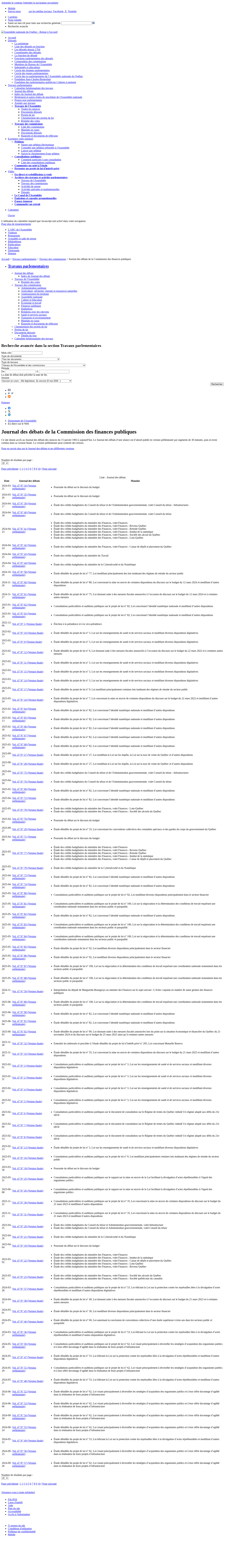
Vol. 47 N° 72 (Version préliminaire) (24, 799)
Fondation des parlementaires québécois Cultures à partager (45, 82)
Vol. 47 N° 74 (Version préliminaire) (24, 886)
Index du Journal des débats (28, 94)
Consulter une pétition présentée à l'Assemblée (45, 147)
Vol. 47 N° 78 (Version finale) (27, 810)
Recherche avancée (18, 26)
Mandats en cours (30, 129)
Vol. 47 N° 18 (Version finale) (27, 1168)
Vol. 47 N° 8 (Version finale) (27, 1137)
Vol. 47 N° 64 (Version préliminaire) (24, 710)
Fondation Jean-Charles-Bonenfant (32, 79)
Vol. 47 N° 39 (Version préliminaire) (24, 505)
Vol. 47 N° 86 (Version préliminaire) (24, 957)
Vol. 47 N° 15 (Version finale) (27, 671)
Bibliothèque (14, 241)
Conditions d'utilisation (20, 1528)
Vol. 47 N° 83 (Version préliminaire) (24, 926)
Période (5, 368)
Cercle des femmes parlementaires (32, 70)
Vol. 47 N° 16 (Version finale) (27, 1158)
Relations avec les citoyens (35, 311)
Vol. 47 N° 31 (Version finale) (27, 1214)
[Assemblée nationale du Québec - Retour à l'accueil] (29, 32)
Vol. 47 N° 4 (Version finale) (27, 1089)
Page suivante (49, 468)
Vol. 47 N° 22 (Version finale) (27, 1260)
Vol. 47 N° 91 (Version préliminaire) (24, 1023)
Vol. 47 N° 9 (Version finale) (27, 641)
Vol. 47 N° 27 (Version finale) (27, 754)
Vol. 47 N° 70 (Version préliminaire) (24, 820)
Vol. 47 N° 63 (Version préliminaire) (24, 615)
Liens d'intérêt (15, 1502)
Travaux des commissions (28, 123)
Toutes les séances (30, 109)
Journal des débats (23, 91)
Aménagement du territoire (35, 294)
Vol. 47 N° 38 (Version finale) (27, 1300)
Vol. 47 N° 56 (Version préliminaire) (24, 1452)
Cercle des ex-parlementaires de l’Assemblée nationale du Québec (48, 76)
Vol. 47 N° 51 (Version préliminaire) (24, 1369)
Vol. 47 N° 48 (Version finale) (27, 1381)
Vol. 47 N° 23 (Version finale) (27, 1277)
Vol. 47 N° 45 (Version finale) (27, 1311)
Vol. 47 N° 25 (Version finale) (27, 1178)
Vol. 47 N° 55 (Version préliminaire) (24, 1429)
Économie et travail (31, 302)
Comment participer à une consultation (41, 159)
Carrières (12, 17)
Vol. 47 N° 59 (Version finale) (27, 991)
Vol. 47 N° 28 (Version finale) (27, 763)
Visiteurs (12, 232)
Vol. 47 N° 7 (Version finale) (27, 1125)
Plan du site (14, 1508)
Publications (14, 244)
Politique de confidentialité (22, 1531)
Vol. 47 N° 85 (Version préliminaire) (24, 948)
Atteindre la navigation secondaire (40, 2)
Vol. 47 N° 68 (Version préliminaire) (24, 746)
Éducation (13, 247)
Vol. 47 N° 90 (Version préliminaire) (24, 1014)
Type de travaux (9, 362)
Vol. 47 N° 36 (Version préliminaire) (24, 1333)
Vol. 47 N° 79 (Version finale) (27, 868)
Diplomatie (13, 250)
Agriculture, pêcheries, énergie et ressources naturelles (49, 291)
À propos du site (16, 1525)
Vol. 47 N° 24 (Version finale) (27, 699)
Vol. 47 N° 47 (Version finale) (27, 1357)
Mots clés (6, 352)
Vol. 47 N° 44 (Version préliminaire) (24, 564)
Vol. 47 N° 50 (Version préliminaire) (24, 1345)
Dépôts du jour (29, 335)
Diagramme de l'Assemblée (22, 420)
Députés (12, 40)
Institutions (26, 308)
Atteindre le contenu (11, 2)
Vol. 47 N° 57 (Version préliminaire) (24, 1464)
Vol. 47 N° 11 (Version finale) (27, 662)
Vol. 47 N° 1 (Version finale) (27, 624)
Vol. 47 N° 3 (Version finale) (27, 1065)
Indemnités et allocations (27, 67)
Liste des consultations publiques (38, 162)
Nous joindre (14, 20)
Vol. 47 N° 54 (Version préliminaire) (24, 1417)
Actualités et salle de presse (22, 238)
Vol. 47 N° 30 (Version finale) (27, 1202)
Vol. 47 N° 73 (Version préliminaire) (24, 877)
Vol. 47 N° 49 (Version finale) (27, 1440)
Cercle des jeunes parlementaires (31, 73)
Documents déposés (31, 112)
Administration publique (33, 288)
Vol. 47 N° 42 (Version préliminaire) (24, 547)
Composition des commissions (30, 61)
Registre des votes (30, 120)
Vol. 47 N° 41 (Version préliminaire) (24, 530)
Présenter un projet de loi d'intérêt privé (36, 168)
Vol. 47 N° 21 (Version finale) (27, 1236)
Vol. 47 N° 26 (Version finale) (27, 1190)
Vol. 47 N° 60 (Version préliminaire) (24, 584)
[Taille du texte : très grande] (12, 393)
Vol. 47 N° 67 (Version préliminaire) (24, 737)
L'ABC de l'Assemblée (20, 229)
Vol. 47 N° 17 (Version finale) (27, 689)
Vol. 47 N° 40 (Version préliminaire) (24, 514)
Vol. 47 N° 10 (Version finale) (27, 633)
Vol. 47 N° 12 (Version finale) (27, 652)
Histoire (12, 253)
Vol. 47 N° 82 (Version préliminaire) (24, 915)
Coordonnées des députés (27, 52)
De (2, 371)
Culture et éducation (31, 299)
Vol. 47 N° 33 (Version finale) (27, 1053)
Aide (10, 1505)
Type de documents (11, 356)
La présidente (21, 43)
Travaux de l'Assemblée (27, 106)
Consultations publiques (27, 156)
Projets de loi (28, 115)
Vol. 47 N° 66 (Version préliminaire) (24, 728)
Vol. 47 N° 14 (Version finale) (27, 680)
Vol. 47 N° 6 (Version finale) (27, 1113)
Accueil (12, 37)
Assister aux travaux (25, 103)
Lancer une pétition (31, 150)
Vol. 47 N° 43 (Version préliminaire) (24, 555)
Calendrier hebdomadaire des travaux (33, 88)
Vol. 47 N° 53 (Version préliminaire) (24, 1405)
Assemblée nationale (31, 297)
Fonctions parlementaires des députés (33, 58)
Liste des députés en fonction (29, 46)
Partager (5, 402)
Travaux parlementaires (20, 85)
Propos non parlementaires (28, 100)
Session (5, 377)
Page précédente (9, 468)
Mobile (11, 1534)
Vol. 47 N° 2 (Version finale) (27, 1077)
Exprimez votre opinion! (20, 138)
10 (39, 468)
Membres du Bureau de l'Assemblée (33, 64)
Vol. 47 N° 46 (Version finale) (27, 1321)
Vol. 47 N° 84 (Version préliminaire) (24, 938)
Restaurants (14, 235)
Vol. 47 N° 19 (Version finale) (27, 1245)
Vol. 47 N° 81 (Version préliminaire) (24, 905)
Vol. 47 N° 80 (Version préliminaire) (24, 895)
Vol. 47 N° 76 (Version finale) (27, 781)
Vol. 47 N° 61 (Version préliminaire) (24, 596)
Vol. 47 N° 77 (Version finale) (27, 853)
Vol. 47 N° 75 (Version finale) (27, 772)
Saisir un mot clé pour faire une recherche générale (34, 23)
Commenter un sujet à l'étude (30, 165)
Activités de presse (31, 186)
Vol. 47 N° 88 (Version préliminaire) (24, 979)
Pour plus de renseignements (16, 224)
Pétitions (19, 141)
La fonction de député (25, 55)
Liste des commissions (32, 126)
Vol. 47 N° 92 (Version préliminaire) (24, 1033)
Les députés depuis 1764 (27, 49)
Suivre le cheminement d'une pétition (40, 153)
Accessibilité (14, 1511)
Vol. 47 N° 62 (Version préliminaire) (24, 606)
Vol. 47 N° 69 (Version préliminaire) (24, 790)
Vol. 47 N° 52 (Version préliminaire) (24, 1393)
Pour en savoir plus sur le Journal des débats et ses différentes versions (37, 448)
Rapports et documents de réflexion (39, 135)
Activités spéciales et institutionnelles (40, 189)
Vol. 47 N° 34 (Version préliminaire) (24, 487)
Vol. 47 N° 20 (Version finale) (27, 1226)
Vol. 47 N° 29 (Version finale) (27, 829)
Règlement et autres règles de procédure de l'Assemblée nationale (48, 97)
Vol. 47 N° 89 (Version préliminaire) (24, 1003)
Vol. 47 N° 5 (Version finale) (27, 1101)
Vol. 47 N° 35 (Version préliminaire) (24, 496)
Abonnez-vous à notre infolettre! (18, 1492)
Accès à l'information (19, 1514)
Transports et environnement (36, 317)
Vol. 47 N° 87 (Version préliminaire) (24, 967)
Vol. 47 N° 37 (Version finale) (27, 1288)
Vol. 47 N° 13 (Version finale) (27, 1147)
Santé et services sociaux (34, 314)
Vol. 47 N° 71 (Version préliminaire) (24, 838)
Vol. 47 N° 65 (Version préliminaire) (24, 719)
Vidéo (11, 171)
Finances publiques (31, 305)
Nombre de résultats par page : (17, 460)
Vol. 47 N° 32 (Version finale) (27, 1043)
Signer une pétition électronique (37, 144)
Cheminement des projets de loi (37, 118)
